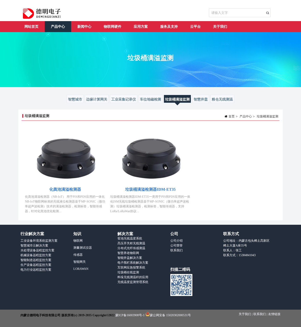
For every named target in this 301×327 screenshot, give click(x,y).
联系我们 (176, 250)
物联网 (78, 240)
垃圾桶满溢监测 (177, 99)
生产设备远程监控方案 (35, 265)
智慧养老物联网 (128, 253)
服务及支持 (169, 26)
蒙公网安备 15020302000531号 (170, 315)
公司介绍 (176, 240)
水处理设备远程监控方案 (37, 250)
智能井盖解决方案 (129, 257)
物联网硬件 (112, 26)
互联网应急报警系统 (131, 267)
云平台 (195, 26)
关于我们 (220, 26)
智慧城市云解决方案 (34, 245)
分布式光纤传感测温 (131, 248)
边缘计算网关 (96, 99)
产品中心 (58, 26)
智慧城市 (75, 99)
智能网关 (79, 261)
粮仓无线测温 (222, 99)
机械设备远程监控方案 (35, 255)
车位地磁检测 (150, 99)
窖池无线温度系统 (129, 238)
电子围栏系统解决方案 (132, 262)
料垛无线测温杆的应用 (132, 277)
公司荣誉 (176, 245)
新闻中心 (84, 26)
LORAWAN (80, 268)
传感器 (78, 254)
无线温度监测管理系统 (132, 282)
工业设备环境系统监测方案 (39, 240)
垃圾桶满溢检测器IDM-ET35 (150, 189)
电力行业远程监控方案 (35, 269)
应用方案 (141, 26)
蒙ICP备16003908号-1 (130, 315)
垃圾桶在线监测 (128, 272)
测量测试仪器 (82, 247)
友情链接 (274, 314)
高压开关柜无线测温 (131, 243)
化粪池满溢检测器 (65, 189)
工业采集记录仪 (123, 99)
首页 (232, 116)
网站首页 (31, 26)
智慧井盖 (201, 99)
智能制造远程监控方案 (35, 260)
